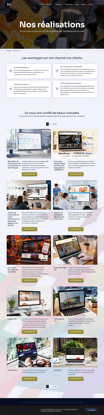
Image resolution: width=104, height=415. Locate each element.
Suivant (54, 124)
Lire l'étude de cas (29, 174)
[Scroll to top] (100, 403)
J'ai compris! (91, 410)
